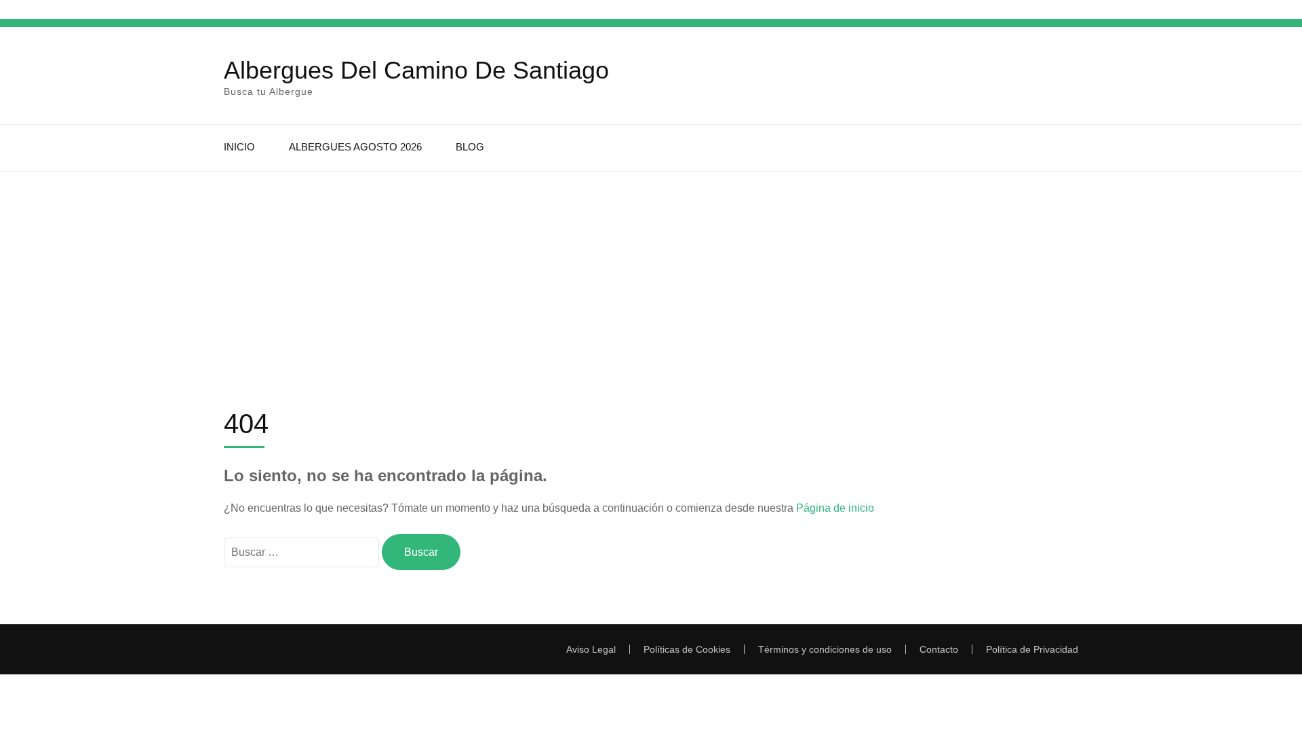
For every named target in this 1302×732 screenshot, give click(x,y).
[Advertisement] (651, 273)
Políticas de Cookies (687, 649)
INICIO (239, 146)
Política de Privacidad (1032, 649)
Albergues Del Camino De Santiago (416, 70)
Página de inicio (835, 508)
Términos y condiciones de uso (825, 649)
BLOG (470, 146)
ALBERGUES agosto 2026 (355, 146)
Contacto (939, 649)
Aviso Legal (591, 649)
